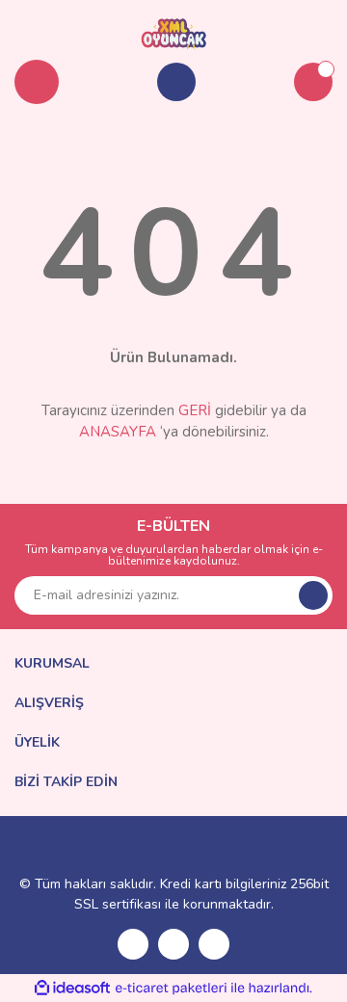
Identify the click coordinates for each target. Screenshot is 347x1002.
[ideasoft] (72, 988)
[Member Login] (176, 82)
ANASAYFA (117, 431)
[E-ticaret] (171, 987)
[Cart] (313, 82)
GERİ (194, 410)
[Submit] (313, 595)
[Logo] (174, 32)
